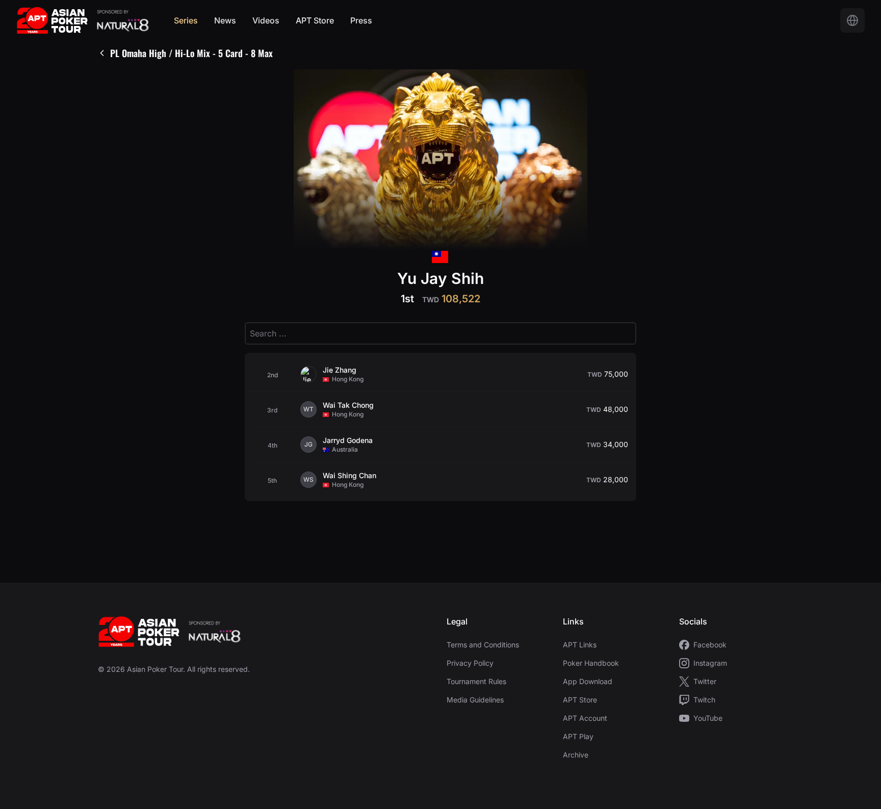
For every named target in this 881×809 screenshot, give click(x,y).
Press (361, 20)
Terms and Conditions (483, 644)
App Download (587, 681)
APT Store (315, 20)
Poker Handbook (591, 663)
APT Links (580, 644)
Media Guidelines (475, 699)
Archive (575, 754)
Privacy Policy (470, 663)
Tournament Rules (476, 681)
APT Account (585, 718)
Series (186, 20)
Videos (265, 20)
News (225, 20)
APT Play (578, 736)
